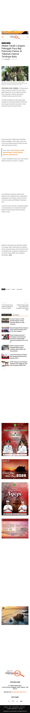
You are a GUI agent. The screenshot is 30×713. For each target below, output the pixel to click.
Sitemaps (21, 708)
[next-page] (5, 369)
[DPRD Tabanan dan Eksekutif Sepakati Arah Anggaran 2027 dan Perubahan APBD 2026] (5, 363)
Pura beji (8, 289)
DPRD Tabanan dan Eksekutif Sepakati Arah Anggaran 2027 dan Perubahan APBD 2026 (19, 363)
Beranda (3, 40)
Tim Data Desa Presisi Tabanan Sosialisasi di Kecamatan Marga (7, 306)
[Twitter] (17, 701)
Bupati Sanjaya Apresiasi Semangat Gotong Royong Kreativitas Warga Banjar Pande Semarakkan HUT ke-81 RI (19, 338)
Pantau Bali (7, 59)
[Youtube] (21, 701)
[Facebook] (8, 701)
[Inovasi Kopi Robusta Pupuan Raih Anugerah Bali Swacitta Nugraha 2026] (5, 356)
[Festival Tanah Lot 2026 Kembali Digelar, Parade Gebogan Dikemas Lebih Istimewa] (5, 320)
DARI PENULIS (16, 315)
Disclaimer (22, 707)
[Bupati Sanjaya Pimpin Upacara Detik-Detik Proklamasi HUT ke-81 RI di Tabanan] (5, 329)
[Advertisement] (15, 14)
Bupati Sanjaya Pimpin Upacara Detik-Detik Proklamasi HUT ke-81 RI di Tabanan (19, 329)
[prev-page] (2, 369)
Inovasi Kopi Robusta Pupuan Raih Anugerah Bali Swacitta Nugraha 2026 (18, 356)
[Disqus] (15, 391)
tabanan (13, 289)
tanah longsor (19, 289)
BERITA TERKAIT (6, 315)
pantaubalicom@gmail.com (19, 692)
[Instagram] (13, 701)
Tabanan (8, 43)
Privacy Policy (15, 707)
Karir (10, 707)
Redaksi (6, 707)
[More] (21, 62)
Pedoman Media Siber (12, 708)
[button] (2, 37)
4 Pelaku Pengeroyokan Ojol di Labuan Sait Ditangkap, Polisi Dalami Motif (22, 307)
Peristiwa (9, 40)
